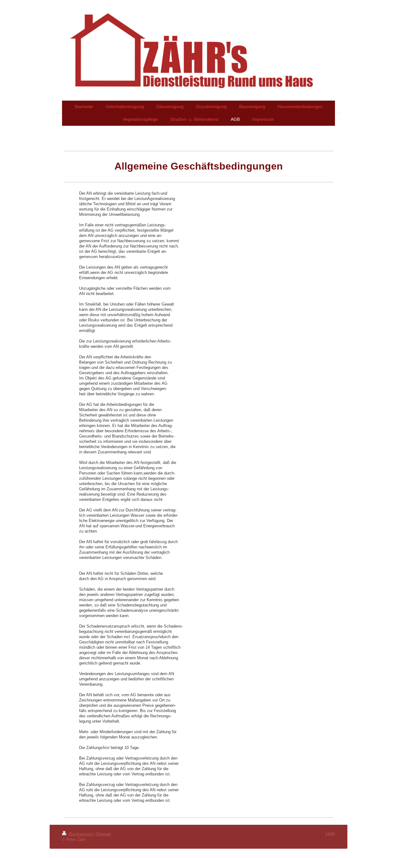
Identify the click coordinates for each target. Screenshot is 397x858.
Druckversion (81, 834)
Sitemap (103, 834)
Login (330, 833)
